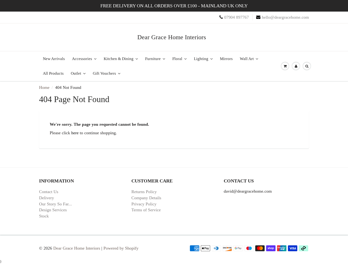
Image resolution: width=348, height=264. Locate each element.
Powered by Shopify (120, 248)
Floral (177, 58)
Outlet (76, 73)
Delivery (46, 197)
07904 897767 (236, 17)
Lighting (201, 58)
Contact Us (48, 191)
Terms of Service (146, 210)
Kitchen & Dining (119, 58)
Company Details (146, 197)
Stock (44, 216)
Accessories (82, 58)
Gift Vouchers (104, 73)
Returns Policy (144, 191)
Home (44, 87)
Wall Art (247, 58)
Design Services (53, 210)
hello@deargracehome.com (285, 17)
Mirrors (226, 58)
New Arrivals (54, 58)
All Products (53, 73)
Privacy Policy (143, 204)
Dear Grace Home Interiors (171, 37)
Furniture (153, 58)
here (75, 132)
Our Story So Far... (55, 204)
